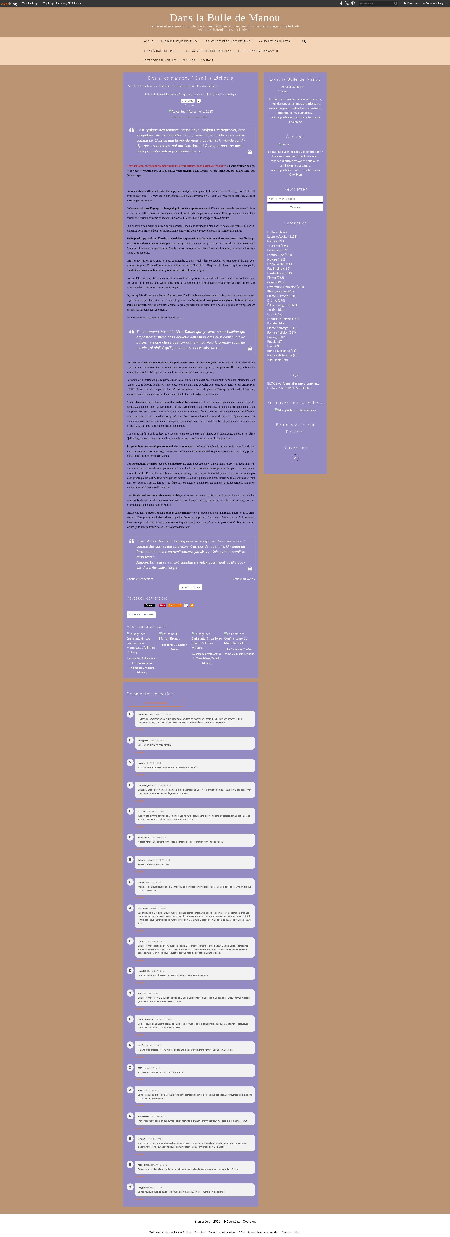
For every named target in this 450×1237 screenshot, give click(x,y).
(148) (283, 319)
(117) (281, 332)
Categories (164, 86)
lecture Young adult (181, 94)
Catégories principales (160, 60)
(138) (281, 328)
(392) (278, 268)
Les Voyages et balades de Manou (229, 41)
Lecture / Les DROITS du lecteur (290, 388)
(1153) (282, 236)
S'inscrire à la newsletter (141, 614)
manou (297, 117)
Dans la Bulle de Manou (225, 17)
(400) (279, 264)
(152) (274, 314)
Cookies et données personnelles (263, 1232)
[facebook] (341, 3)
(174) (276, 300)
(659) (277, 246)
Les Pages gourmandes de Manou (208, 51)
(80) (282, 355)
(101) (277, 337)
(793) (276, 241)
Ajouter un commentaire (155, 703)
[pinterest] (353, 3)
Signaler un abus (227, 1232)
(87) (275, 341)
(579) (277, 250)
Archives (188, 60)
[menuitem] (150, 41)
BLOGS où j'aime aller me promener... (293, 383)
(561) (279, 255)
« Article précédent (140, 579)
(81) (281, 351)
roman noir (199, 94)
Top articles (200, 1232)
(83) (273, 346)
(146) (276, 323)
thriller (209, 94)
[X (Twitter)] (347, 3)
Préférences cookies (291, 1232)
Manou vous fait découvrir (258, 51)
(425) (276, 259)
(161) (275, 309)
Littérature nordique (225, 94)
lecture (149, 94)
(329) (276, 282)
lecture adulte (161, 94)
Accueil (149, 41)
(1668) (277, 232)
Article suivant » (244, 579)
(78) (277, 360)
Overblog (249, 1221)
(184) (281, 296)
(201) (280, 291)
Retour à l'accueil (190, 587)
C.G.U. (242, 1232)
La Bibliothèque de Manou (180, 41)
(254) (285, 287)
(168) (282, 305)
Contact (207, 60)
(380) (279, 273)
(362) (275, 277)
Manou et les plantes (274, 41)
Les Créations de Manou (161, 51)
